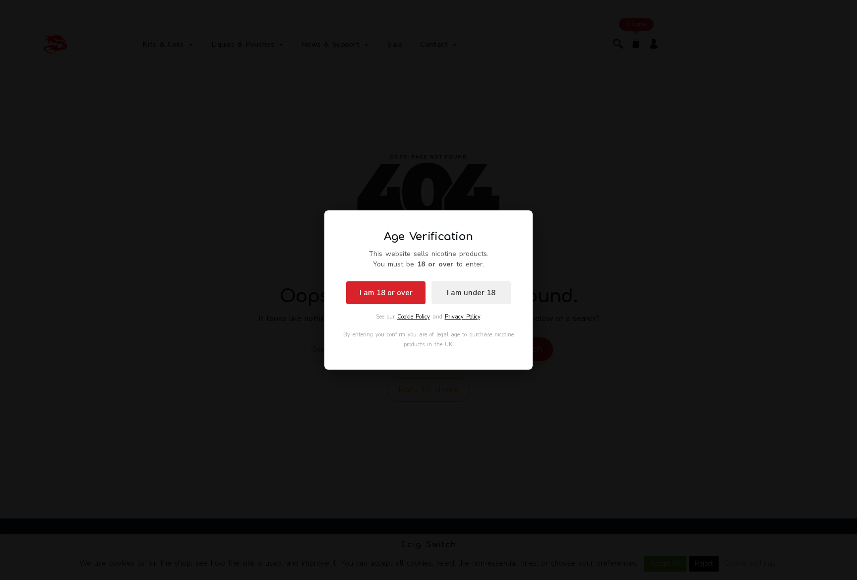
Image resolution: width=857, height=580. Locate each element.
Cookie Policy (413, 317)
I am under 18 (471, 293)
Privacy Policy (462, 317)
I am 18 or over (386, 293)
